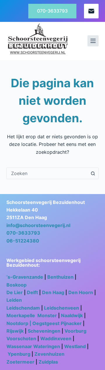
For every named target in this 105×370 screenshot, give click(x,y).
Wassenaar (19, 346)
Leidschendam (23, 308)
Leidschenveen (61, 308)
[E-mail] (91, 11)
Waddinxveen (55, 338)
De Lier (14, 292)
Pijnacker (71, 323)
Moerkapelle (21, 315)
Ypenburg (19, 354)
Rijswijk (15, 331)
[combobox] (47, 173)
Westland (75, 346)
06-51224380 (22, 241)
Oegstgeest (46, 323)
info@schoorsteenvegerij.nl (38, 225)
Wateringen (46, 346)
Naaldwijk (72, 315)
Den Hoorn (80, 292)
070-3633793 (52, 11)
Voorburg (75, 331)
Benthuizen (60, 277)
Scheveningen (45, 331)
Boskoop (17, 285)
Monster (47, 315)
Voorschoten (21, 338)
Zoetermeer (20, 362)
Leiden (14, 300)
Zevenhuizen (49, 354)
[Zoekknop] (92, 173)
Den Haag (53, 292)
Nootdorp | (19, 323)
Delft (32, 292)
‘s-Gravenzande (24, 277)
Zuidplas (48, 362)
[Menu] (93, 40)
